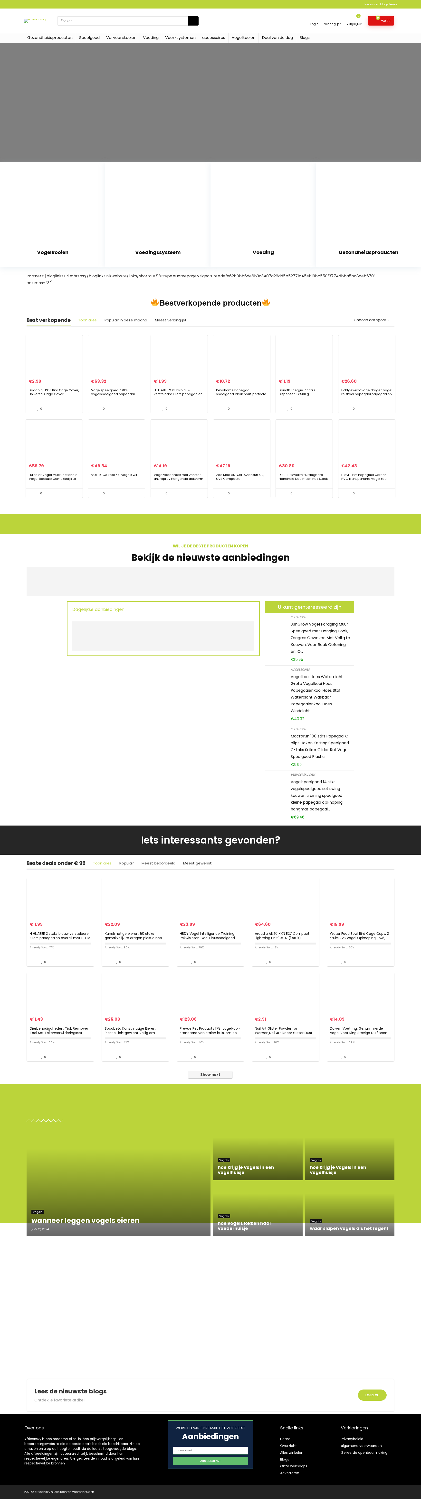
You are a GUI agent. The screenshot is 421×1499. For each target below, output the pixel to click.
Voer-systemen (180, 37)
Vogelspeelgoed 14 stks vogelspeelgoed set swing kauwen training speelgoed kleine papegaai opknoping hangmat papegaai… (317, 795)
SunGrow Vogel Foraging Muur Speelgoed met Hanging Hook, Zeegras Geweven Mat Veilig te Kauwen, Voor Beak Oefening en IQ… (320, 637)
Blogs (304, 37)
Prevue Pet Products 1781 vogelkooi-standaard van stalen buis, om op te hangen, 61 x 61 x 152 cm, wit (210, 1033)
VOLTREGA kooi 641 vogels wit (114, 474)
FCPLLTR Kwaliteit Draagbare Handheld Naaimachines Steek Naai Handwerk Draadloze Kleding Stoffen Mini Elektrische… (304, 480)
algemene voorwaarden (361, 1445)
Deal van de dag (277, 37)
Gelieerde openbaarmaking (364, 1452)
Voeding (151, 37)
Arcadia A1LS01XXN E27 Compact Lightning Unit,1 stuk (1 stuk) (282, 935)
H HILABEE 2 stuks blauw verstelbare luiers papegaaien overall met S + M (178, 394)
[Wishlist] (332, 19)
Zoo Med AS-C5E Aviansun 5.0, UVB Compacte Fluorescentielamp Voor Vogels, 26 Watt (241, 480)
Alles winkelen (291, 1452)
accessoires (213, 37)
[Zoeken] (193, 21)
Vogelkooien (243, 37)
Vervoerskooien (121, 37)
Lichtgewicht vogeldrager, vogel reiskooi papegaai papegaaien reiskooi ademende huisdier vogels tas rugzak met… (366, 396)
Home (285, 1438)
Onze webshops (293, 1466)
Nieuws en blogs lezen (380, 4)
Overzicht (288, 1445)
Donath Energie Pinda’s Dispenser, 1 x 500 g (297, 392)
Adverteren (289, 1473)
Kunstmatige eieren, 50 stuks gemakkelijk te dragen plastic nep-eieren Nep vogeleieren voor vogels (134, 938)
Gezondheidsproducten (50, 37)
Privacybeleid (352, 1438)
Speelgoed (89, 37)
